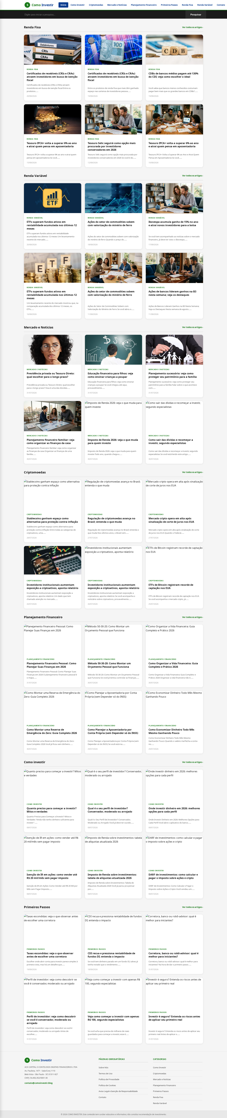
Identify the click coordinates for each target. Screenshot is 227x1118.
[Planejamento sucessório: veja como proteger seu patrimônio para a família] (174, 366)
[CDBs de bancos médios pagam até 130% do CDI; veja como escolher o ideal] (174, 68)
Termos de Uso (105, 1073)
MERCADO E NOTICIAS (37, 369)
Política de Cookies (107, 1085)
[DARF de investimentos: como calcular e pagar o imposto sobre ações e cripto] (174, 867)
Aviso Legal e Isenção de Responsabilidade (118, 1091)
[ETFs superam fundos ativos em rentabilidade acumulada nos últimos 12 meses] (52, 216)
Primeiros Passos (169, 5)
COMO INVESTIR (34, 804)
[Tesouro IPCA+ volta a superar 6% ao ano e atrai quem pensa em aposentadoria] (52, 135)
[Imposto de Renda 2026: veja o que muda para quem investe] (113, 432)
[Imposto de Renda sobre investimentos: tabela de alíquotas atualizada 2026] (113, 867)
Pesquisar (195, 14)
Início (63, 5)
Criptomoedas (96, 5)
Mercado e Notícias (117, 5)
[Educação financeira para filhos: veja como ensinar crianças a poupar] (113, 366)
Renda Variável (204, 5)
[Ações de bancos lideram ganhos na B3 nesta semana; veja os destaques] (174, 286)
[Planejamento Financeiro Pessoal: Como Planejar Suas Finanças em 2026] (52, 656)
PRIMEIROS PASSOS (36, 949)
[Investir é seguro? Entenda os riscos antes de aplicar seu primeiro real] (174, 1011)
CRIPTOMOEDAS (34, 514)
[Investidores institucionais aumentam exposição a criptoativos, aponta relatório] (52, 577)
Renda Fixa (187, 5)
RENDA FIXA (32, 69)
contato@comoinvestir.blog (39, 1083)
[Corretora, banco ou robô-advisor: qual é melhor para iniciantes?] (174, 944)
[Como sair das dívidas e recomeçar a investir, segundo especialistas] (174, 432)
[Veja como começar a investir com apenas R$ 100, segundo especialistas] (113, 1011)
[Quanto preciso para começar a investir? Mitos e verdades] (52, 801)
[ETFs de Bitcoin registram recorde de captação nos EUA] (174, 577)
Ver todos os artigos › (192, 27)
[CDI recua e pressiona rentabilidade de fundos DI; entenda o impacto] (113, 944)
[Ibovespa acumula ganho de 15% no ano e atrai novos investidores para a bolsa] (174, 216)
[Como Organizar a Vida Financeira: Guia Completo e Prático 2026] (174, 656)
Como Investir (78, 5)
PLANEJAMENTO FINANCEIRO (40, 659)
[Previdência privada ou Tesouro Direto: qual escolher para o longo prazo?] (52, 366)
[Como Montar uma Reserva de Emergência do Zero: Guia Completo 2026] (52, 722)
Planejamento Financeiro (144, 5)
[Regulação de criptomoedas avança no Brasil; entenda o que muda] (113, 511)
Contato (221, 5)
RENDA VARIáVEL (35, 218)
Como (41, 1060)
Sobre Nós (103, 1067)
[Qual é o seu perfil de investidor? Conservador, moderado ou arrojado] (113, 801)
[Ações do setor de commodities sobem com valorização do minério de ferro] (113, 216)
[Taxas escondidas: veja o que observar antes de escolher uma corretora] (52, 944)
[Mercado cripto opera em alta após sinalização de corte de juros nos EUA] (174, 511)
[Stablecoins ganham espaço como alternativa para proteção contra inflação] (52, 511)
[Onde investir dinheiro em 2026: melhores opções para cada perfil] (174, 801)
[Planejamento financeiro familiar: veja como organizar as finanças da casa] (52, 432)
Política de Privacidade (109, 1079)
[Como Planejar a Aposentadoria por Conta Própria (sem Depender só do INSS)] (113, 722)
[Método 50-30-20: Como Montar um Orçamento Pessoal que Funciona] (113, 656)
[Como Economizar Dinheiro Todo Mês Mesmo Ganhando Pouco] (174, 722)
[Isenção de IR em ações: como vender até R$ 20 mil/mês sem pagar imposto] (52, 867)
